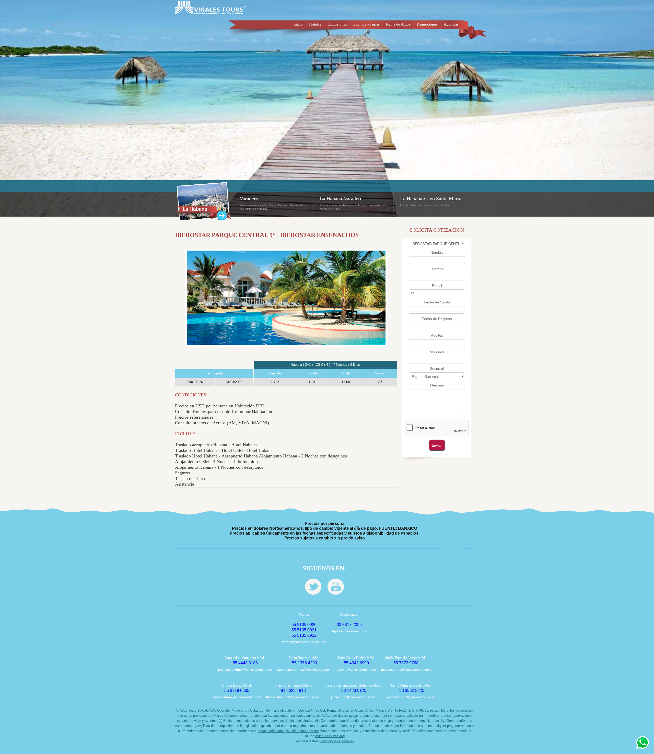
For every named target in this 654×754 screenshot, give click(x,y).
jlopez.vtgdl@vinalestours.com (354, 697)
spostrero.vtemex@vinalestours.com (304, 669)
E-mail (437, 286)
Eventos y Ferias (366, 24)
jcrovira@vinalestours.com (356, 669)
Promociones (427, 24)
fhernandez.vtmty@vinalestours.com (293, 697)
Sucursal (437, 369)
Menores (437, 352)
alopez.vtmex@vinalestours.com (237, 697)
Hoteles (315, 24)
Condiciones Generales (337, 741)
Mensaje (437, 385)
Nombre (436, 252)
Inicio (298, 24)
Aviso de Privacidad (330, 736)
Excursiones (337, 24)
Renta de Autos (398, 24)
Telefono (437, 269)
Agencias (451, 24)
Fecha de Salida (437, 302)
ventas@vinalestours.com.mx (304, 642)
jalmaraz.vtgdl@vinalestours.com (412, 697)
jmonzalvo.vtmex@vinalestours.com (245, 669)
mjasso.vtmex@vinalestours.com (406, 669)
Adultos (437, 335)
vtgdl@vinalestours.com (349, 631)
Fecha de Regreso (437, 319)
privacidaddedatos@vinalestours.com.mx (288, 731)
